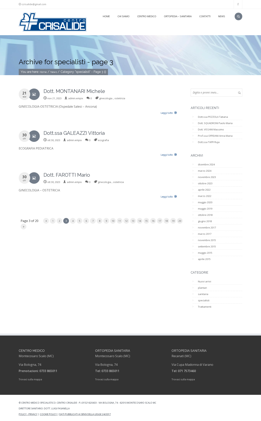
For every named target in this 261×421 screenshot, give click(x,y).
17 (159, 221)
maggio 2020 (205, 202)
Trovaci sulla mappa (30, 379)
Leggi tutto (167, 112)
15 (146, 221)
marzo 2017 (204, 234)
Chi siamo (124, 16)
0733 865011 (48, 371)
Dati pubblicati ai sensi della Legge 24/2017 (85, 414)
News (221, 16)
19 (173, 221)
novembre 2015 (207, 240)
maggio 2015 (205, 252)
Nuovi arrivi (204, 281)
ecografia (103, 140)
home (106, 16)
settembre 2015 (207, 246)
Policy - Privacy (28, 414)
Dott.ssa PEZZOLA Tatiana (213, 117)
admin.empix (75, 98)
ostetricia (119, 98)
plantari (202, 287)
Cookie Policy (48, 414)
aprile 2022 (204, 189)
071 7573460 (187, 371)
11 (119, 221)
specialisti (203, 300)
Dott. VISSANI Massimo (211, 129)
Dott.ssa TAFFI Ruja (209, 142)
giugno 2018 (205, 221)
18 (166, 221)
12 (126, 221)
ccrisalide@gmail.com (34, 4)
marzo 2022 (204, 196)
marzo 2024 (204, 170)
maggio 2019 (205, 208)
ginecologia (105, 98)
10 (113, 221)
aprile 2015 (204, 259)
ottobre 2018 (205, 215)
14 (139, 221)
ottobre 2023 (205, 183)
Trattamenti (204, 306)
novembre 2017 (207, 227)
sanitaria (203, 294)
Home (43, 72)
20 (179, 221)
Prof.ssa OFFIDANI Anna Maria (215, 135)
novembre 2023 (207, 177)
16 (153, 221)
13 (133, 221)
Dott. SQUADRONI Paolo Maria (215, 123)
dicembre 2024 (206, 164)
